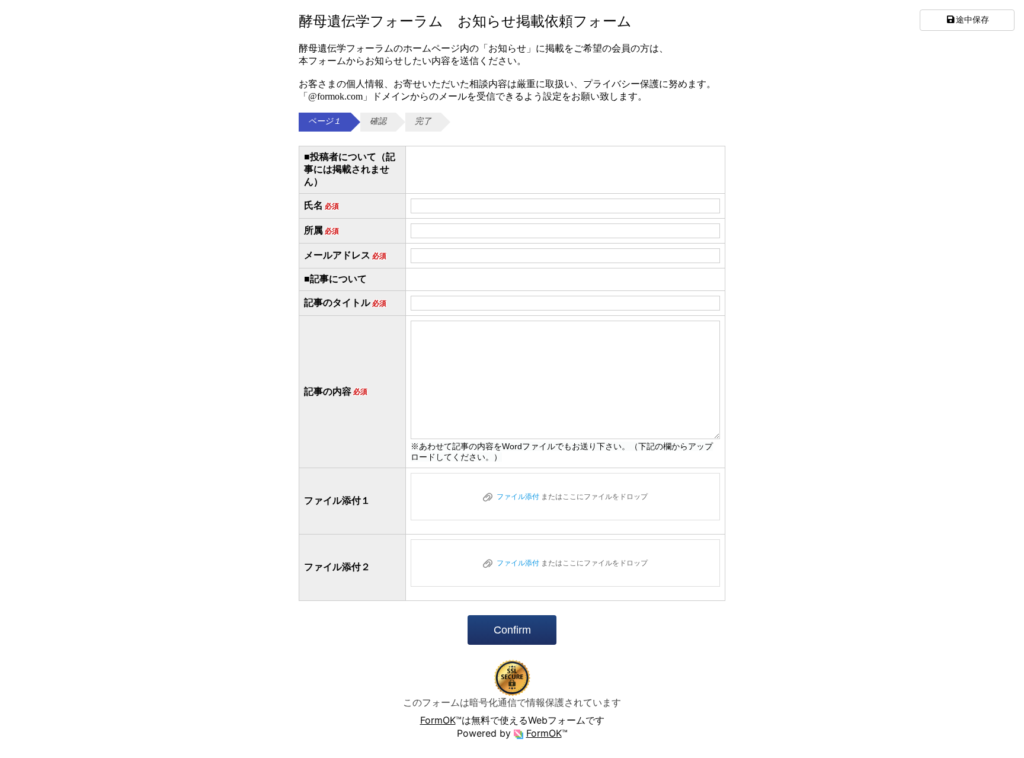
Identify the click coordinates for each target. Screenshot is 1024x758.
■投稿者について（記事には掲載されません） (349, 169)
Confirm (512, 630)
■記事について (335, 279)
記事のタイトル (345, 303)
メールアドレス (345, 255)
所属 (321, 230)
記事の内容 (335, 391)
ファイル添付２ (337, 567)
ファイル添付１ (337, 500)
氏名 (321, 205)
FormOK (438, 720)
